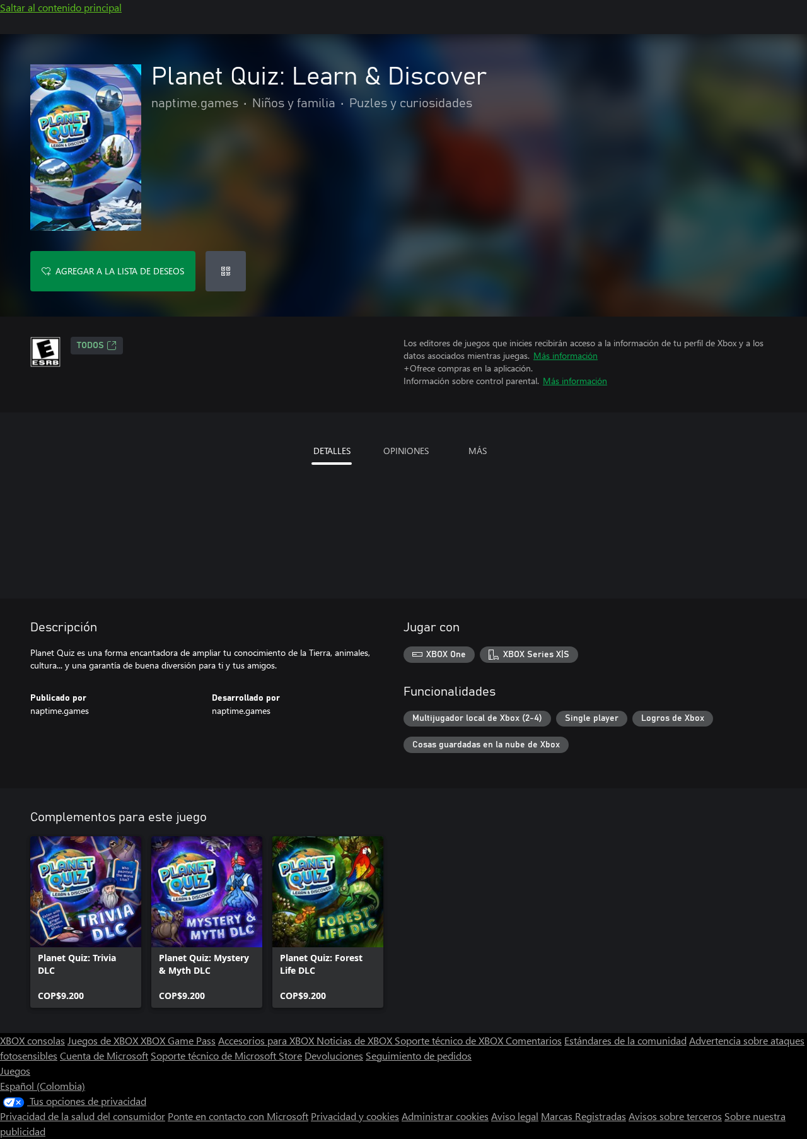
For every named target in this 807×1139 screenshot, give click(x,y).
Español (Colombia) (42, 1085)
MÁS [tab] (477, 451)
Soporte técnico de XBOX (450, 1040)
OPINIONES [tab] (406, 451)
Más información (565, 355)
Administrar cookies (445, 1116)
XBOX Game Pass (178, 1040)
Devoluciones (334, 1055)
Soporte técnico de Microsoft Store (226, 1055)
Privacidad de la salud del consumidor (82, 1116)
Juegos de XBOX (104, 1040)
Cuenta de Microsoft (104, 1055)
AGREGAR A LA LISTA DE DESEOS (119, 271)
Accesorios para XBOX (267, 1040)
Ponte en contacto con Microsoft (238, 1116)
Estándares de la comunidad (625, 1040)
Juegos (15, 1070)
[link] (85, 922)
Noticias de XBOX (355, 1040)
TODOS (90, 345)
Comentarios (534, 1040)
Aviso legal (514, 1116)
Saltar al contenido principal (61, 7)
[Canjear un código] (226, 271)
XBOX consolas (32, 1040)
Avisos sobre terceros (675, 1116)
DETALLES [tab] (332, 451)
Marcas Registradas (583, 1116)
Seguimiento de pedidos (419, 1055)
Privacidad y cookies (355, 1116)
